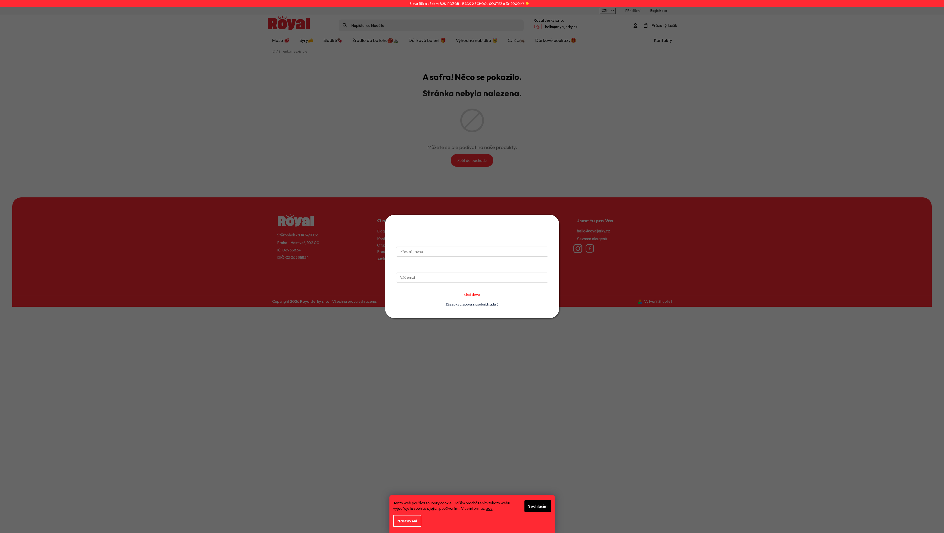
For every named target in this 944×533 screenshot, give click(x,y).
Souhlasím (537, 506)
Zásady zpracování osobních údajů (472, 304)
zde (489, 508)
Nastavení (407, 520)
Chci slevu (472, 294)
